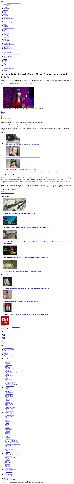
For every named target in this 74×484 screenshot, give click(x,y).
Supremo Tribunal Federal (12, 384)
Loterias (8, 409)
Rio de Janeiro (9, 396)
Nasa (7, 465)
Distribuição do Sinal (8, 48)
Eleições (5, 7)
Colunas (5, 352)
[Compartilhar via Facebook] (1, 112)
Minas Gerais (9, 398)
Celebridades (9, 429)
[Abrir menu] (2, 1)
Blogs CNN (6, 35)
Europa (8, 417)
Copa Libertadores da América (13, 444)
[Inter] (4, 331)
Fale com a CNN (7, 47)
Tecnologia (6, 26)
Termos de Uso (6, 46)
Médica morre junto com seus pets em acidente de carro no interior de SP (23, 157)
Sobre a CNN (6, 43)
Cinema (8, 431)
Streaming (8, 434)
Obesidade (8, 462)
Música (8, 432)
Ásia (7, 419)
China (7, 424)
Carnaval (8, 428)
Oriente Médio (9, 421)
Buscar (5, 4)
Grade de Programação (8, 349)
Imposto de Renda (10, 407)
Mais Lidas (5, 196)
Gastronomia (9, 472)
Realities (8, 433)
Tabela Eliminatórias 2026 (12, 442)
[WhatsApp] (4, 343)
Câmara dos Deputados (11, 382)
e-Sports (8, 452)
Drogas (8, 461)
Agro (4, 11)
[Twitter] (4, 333)
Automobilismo (9, 449)
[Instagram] (4, 337)
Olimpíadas (9, 445)
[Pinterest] (4, 340)
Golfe (7, 450)
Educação (5, 31)
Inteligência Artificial (8, 18)
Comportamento (7, 22)
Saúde (4, 24)
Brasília (8, 399)
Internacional (6, 8)
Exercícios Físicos (10, 457)
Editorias (7, 358)
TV (7, 436)
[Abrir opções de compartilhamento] (3, 114)
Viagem (8, 470)
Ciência (5, 25)
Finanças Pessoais (10, 408)
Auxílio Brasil (9, 394)
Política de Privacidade (8, 44)
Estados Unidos (10, 416)
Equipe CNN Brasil (8, 40)
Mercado (8, 402)
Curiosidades (9, 468)
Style (4, 21)
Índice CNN (9, 379)
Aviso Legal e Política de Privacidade (12, 475)
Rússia (7, 423)
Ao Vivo (8, 359)
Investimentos (9, 403)
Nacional (5, 10)
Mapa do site (6, 354)
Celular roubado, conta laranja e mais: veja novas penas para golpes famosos (26, 288)
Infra (4, 12)
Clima (7, 391)
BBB (7, 427)
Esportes (5, 14)
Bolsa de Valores (10, 405)
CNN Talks (6, 33)
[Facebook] (4, 334)
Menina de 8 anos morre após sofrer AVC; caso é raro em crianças (21, 169)
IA (4, 65)
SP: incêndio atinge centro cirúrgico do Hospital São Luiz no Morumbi (22, 144)
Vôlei (7, 448)
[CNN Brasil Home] (6, 52)
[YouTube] (4, 335)
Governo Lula (9, 380)
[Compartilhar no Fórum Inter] (1, 117)
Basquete (8, 446)
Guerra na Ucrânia (10, 413)
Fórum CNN (6, 34)
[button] (37, 96)
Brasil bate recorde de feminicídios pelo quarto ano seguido (20, 301)
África (7, 420)
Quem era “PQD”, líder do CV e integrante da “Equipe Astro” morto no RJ (25, 314)
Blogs (4, 350)
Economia (5, 15)
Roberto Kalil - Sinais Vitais (12, 454)
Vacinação (8, 458)
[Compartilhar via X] (2, 112)
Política (5, 5)
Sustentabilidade (10, 411)
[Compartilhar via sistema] (1, 115)
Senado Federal (9, 383)
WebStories (5, 275)
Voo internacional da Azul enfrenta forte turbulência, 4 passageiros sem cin (25, 257)
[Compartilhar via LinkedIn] (3, 112)
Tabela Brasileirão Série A (12, 440)
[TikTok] (4, 341)
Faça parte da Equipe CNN (9, 49)
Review (5, 29)
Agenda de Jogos (10, 439)
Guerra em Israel (10, 415)
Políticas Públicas (10, 386)
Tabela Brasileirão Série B (12, 441)
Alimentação (9, 456)
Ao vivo (5, 57)
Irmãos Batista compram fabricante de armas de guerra (19, 213)
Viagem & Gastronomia (8, 28)
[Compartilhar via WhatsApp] (4, 112)
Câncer (8, 460)
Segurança (8, 390)
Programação (6, 39)
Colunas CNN (6, 37)
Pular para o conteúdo (8, 56)
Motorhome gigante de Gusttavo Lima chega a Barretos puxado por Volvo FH (26, 227)
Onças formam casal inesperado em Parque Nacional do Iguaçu (22, 271)
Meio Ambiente (9, 392)
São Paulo (8, 395)
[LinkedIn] (4, 338)
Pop (4, 19)
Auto (4, 30)
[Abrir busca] (21, 4)
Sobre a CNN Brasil (8, 474)
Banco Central (9, 404)
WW (4, 61)
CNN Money (6, 17)
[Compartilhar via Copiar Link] (5, 112)
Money (5, 60)
